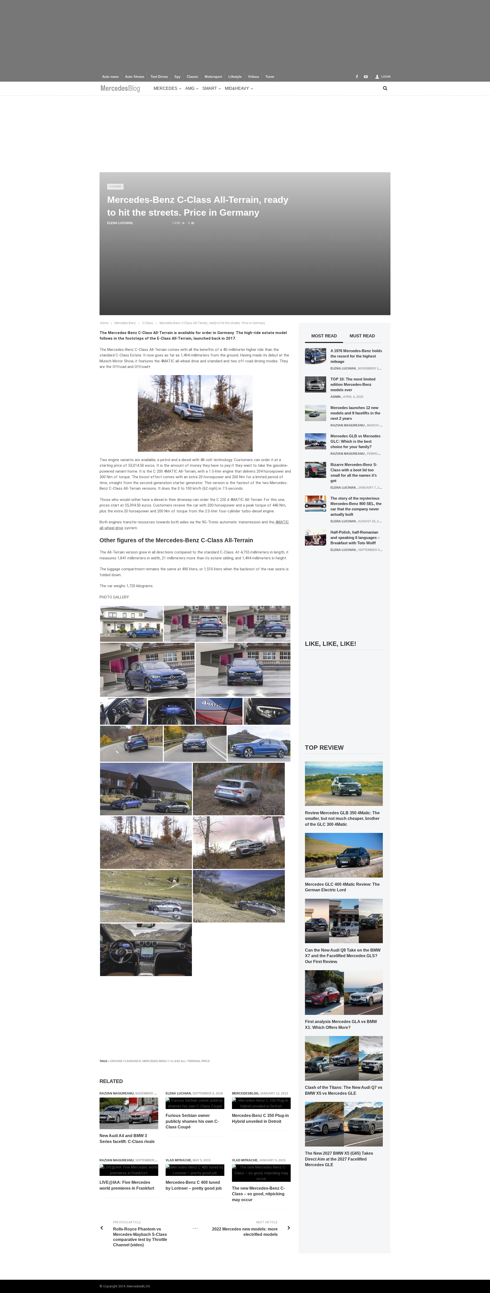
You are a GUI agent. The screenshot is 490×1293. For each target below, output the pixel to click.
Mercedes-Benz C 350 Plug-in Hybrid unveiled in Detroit (260, 1118)
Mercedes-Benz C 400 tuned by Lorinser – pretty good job (194, 1185)
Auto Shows (134, 77)
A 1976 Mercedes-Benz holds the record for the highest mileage (356, 356)
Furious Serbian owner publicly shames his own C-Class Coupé (192, 1121)
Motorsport (213, 77)
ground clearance (125, 1061)
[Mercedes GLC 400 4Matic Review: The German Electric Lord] (344, 855)
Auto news (110, 77)
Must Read (362, 336)
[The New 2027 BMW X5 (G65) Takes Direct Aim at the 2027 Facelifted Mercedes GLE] (344, 1124)
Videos (253, 77)
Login (385, 76)
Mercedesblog (245, 1093)
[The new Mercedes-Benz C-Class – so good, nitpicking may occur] (261, 1173)
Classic (192, 77)
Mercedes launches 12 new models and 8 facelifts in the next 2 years (355, 413)
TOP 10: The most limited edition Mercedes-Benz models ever (352, 384)
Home (104, 323)
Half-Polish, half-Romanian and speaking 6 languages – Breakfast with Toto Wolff (355, 537)
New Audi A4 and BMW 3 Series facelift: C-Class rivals (127, 1138)
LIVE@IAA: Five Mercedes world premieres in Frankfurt (127, 1185)
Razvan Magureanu (117, 1093)
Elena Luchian (119, 223)
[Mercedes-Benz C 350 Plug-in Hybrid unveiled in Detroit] (261, 1103)
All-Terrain (187, 471)
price (205, 1061)
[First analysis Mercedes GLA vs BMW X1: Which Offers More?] (344, 992)
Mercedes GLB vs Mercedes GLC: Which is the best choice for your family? (355, 441)
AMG (189, 88)
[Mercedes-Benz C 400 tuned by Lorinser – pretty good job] (195, 1170)
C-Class (115, 186)
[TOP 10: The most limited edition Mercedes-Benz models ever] (315, 384)
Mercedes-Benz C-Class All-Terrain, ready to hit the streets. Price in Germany (212, 323)
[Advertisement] (245, 35)
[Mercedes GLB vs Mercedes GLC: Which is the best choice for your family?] (315, 441)
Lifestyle (235, 77)
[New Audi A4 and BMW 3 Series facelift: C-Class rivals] (129, 1113)
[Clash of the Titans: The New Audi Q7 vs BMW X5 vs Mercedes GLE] (344, 1058)
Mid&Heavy (237, 88)
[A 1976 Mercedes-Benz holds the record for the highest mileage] (315, 355)
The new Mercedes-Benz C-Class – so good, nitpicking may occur (258, 1194)
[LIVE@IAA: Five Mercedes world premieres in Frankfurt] (129, 1170)
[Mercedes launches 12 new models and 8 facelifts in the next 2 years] (315, 412)
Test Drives (159, 77)
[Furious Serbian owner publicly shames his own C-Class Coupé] (195, 1103)
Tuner (269, 77)
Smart (209, 88)
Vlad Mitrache (178, 1160)
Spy (177, 77)
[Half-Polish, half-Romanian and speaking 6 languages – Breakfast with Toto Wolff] (315, 537)
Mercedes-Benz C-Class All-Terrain (171, 1061)
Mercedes (165, 88)
